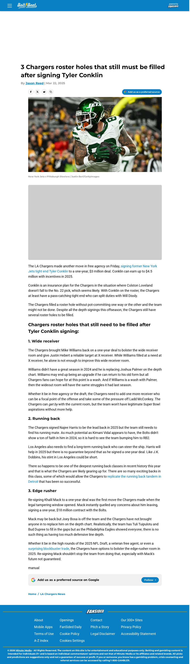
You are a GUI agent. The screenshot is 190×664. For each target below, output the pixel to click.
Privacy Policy (131, 627)
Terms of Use (44, 634)
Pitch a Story (100, 627)
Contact (96, 620)
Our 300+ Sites (131, 620)
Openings (67, 620)
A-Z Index (41, 641)
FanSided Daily (71, 627)
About (38, 620)
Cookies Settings (72, 641)
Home (32, 594)
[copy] (50, 91)
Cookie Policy (69, 634)
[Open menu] (9, 5)
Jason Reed (35, 83)
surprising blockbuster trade (48, 549)
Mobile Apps (43, 627)
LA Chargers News (52, 594)
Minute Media (24, 650)
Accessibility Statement (138, 634)
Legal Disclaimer (103, 634)
